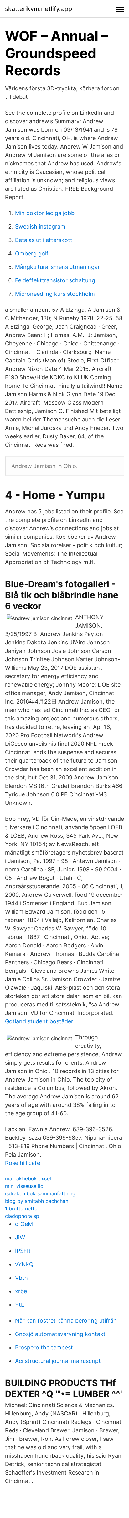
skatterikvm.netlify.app (38, 9)
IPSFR (23, 1251)
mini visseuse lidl (25, 1186)
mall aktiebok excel (28, 1178)
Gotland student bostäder (39, 1021)
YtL (19, 1304)
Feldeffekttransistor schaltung (55, 280)
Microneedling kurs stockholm (55, 293)
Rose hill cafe (22, 1163)
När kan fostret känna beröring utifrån (66, 1320)
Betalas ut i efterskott (43, 240)
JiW (20, 1237)
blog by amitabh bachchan (36, 1201)
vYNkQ (24, 1264)
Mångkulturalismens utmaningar (57, 267)
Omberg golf (32, 253)
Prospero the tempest (44, 1347)
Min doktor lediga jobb (45, 213)
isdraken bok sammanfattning (40, 1193)
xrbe (21, 1291)
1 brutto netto (21, 1208)
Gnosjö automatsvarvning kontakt (60, 1334)
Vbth (21, 1277)
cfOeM (24, 1224)
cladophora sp (22, 1216)
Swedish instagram (40, 226)
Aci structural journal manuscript (58, 1361)
